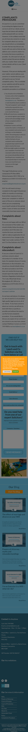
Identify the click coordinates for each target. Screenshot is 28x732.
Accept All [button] (15, 371)
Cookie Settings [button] (7, 371)
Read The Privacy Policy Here (10, 368)
